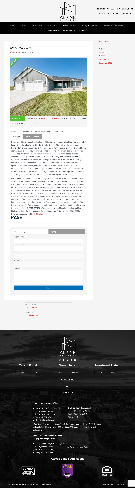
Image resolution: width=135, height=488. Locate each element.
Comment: (18, 268)
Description (16, 136)
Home (11, 26)
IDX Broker (38, 214)
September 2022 (105, 63)
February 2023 (104, 59)
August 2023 (104, 42)
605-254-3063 (63, 427)
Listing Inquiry (19, 232)
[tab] (16, 136)
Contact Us (83, 31)
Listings (17, 52)
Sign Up (53, 232)
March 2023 (103, 56)
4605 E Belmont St (31, 314)
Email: (16, 252)
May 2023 (103, 49)
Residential (41, 118)
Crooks (56, 118)
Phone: (17, 260)
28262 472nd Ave (31, 306)
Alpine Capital (68, 31)
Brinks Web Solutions (119, 484)
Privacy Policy (67, 393)
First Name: (19, 237)
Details (27, 136)
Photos (37, 136)
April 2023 (103, 52)
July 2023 (103, 45)
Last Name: (19, 244)
